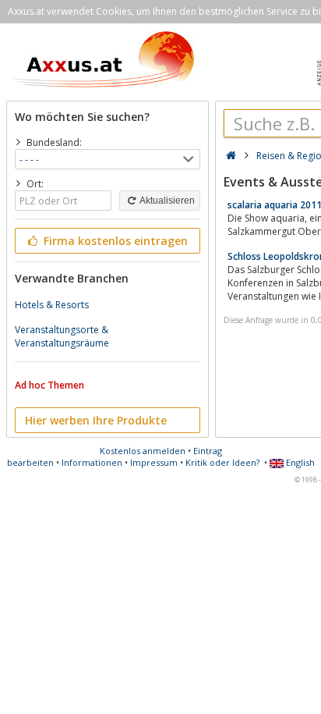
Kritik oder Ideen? (222, 462)
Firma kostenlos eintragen (114, 240)
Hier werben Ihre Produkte (96, 420)
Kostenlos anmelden (142, 450)
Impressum (154, 462)
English (299, 462)
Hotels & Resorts (52, 304)
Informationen (92, 462)
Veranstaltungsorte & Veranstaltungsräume (62, 336)
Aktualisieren (166, 200)
